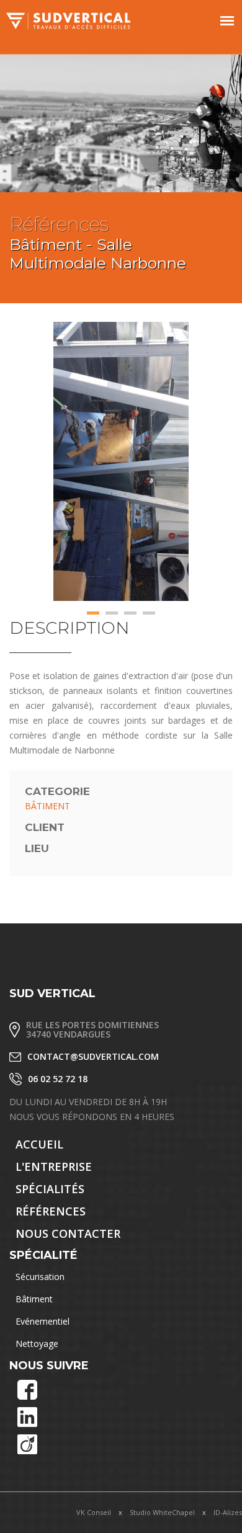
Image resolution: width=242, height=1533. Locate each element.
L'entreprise (54, 1166)
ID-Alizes (227, 1512)
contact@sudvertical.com (93, 1056)
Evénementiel (42, 1321)
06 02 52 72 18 (57, 1079)
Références (51, 1211)
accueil (39, 1144)
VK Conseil (93, 1512)
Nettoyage (37, 1343)
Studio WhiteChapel (162, 1512)
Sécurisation (40, 1276)
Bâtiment (34, 1299)
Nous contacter (68, 1233)
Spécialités (50, 1188)
